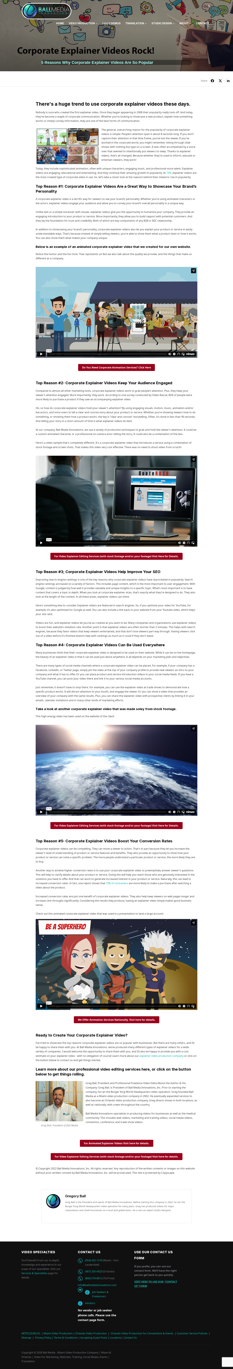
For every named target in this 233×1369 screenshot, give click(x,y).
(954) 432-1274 (93, 1260)
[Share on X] (220, 81)
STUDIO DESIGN (162, 23)
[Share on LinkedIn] (228, 81)
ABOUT (184, 23)
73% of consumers (117, 883)
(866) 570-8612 (93, 1278)
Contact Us (130, 1337)
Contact (202, 23)
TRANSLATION (134, 23)
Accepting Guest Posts (93, 1337)
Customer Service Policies (192, 1333)
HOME (60, 23)
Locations (115, 1337)
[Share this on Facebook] (212, 81)
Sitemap (26, 1337)
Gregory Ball (75, 1196)
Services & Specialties (34, 1273)
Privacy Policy (43, 1337)
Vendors (90, 1303)
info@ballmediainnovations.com (97, 1285)
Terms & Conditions (65, 1337)
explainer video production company (161, 1056)
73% (168, 173)
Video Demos (111, 23)
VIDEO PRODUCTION (82, 23)
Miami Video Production (58, 1333)
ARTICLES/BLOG (30, 1333)
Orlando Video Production (91, 1333)
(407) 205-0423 (93, 1271)
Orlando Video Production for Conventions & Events (142, 1333)
